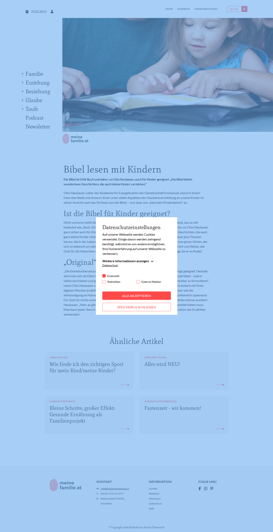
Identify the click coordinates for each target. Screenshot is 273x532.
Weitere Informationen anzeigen (125, 261)
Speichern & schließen (136, 307)
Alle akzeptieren (136, 296)
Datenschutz (110, 265)
